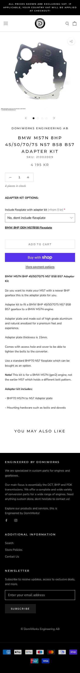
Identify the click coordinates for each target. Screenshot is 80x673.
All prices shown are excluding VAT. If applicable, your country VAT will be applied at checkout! (40, 7)
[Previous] (25, 118)
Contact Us (12, 557)
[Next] (54, 118)
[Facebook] (6, 520)
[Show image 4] (46, 118)
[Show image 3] (42, 118)
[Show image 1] (33, 118)
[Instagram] (15, 520)
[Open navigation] (6, 23)
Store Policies (13, 550)
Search (9, 543)
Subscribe (20, 608)
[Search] (67, 23)
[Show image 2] (38, 118)
